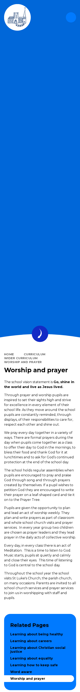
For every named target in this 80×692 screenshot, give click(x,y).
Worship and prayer (23, 362)
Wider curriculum (21, 358)
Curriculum (35, 354)
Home (9, 354)
